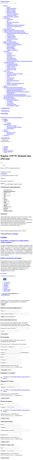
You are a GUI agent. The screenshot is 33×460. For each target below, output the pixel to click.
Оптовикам (10, 134)
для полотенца (10, 77)
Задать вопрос (10, 128)
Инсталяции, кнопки (9, 29)
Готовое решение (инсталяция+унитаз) (14, 30)
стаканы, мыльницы (12, 84)
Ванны (5, 5)
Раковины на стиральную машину (16, 25)
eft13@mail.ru (4, 113)
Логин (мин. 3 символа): (7, 346)
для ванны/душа (11, 55)
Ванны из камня (11, 9)
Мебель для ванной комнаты (11, 43)
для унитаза (10, 79)
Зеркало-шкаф (10, 47)
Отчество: (4, 360)
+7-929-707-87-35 (5, 111)
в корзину (15, 234)
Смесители (6, 51)
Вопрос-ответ (7, 289)
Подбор (3, 183)
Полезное (6, 131)
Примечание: (4, 434)
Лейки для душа (11, 66)
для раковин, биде (11, 104)
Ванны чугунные (11, 12)
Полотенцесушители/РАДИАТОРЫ (13, 87)
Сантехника (7, 18)
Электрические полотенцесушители (16, 94)
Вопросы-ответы (11, 132)
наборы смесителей (12, 59)
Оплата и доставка (11, 125)
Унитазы (9, 27)
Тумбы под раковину (12, 50)
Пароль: (11, 313)
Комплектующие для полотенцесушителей (18, 91)
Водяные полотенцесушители (14, 90)
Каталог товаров (5, 1)
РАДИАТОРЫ (10, 93)
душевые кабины (11, 36)
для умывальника (11, 58)
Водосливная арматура (10, 98)
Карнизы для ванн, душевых (11, 16)
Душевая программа (9, 62)
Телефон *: (3, 387)
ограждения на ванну (12, 39)
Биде (8, 20)
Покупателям (7, 124)
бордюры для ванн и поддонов (15, 73)
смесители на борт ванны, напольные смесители (19, 61)
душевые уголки (11, 37)
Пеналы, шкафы (11, 48)
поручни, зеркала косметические (15, 83)
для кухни (9, 57)
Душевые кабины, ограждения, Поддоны (14, 32)
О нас (5, 121)
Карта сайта (7, 291)
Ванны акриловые (11, 8)
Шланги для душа (11, 69)
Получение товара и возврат (14, 127)
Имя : (2, 384)
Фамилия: (4, 362)
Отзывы (9, 123)
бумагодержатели (11, 75)
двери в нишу (10, 34)
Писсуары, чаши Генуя (13, 22)
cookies (6, 301)
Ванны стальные (11, 11)
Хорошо (3, 304)
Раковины (9, 23)
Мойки (5, 86)
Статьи (4, 237)
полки (8, 82)
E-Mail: (13, 328)
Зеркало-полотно (11, 45)
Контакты (6, 135)
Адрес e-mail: (4, 349)
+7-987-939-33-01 (5, 108)
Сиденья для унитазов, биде (14, 26)
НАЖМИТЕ (4, 173)
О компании (7, 282)
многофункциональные (13, 80)
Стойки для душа (11, 68)
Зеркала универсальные (10, 41)
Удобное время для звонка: (8, 430)
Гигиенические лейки (12, 65)
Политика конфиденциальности (9, 299)
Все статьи (4, 273)
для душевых (10, 102)
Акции (5, 130)
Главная (6, 120)
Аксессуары (7, 71)
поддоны (9, 40)
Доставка (6, 284)
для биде (9, 54)
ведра (8, 76)
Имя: (2, 357)
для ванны (9, 101)
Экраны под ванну (12, 15)
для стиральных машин (13, 105)
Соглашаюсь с (16, 377)
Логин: (3, 311)
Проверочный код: (6, 365)
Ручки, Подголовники (12, 14)
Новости (6, 285)
